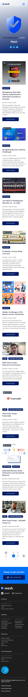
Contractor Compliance (4, 627)
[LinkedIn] (14, 47)
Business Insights (5, 638)
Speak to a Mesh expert (15, 577)
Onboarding (4, 621)
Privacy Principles (6, 685)
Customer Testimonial (15, 358)
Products (4, 599)
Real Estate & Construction (18, 627)
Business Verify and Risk (7, 609)
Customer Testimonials (7, 640)
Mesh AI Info (4, 645)
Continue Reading (10, 119)
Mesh (5, 102)
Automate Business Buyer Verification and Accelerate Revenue (13, 473)
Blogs (2, 643)
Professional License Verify (6, 606)
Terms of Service (5, 691)
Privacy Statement (6, 688)
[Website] (11, 47)
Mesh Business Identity (10, 38)
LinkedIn (6, 593)
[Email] (17, 47)
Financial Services (19, 624)
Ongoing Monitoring (6, 623)
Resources (4, 634)
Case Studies (6, 466)
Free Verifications (6, 651)
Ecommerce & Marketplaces (19, 621)
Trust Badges (4, 625)
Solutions (4, 614)
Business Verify (5, 661)
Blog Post (6, 88)
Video (4, 358)
